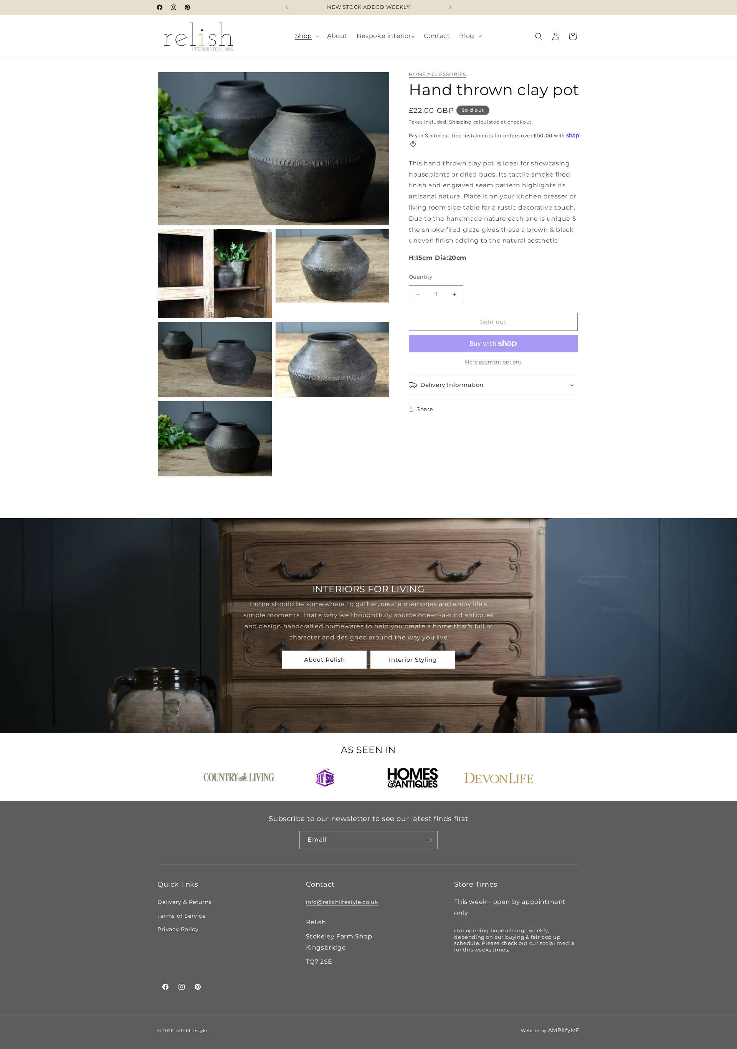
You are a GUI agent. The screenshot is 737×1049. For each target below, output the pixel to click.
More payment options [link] (493, 362)
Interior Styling (413, 659)
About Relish (324, 659)
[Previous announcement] (286, 7)
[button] (306, 36)
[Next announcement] (450, 7)
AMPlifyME (564, 1030)
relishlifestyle (192, 1030)
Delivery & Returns (184, 902)
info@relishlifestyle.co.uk (342, 902)
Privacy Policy (177, 929)
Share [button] (424, 409)
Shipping (460, 121)
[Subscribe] (428, 840)
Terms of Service (181, 915)
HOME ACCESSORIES (437, 74)
